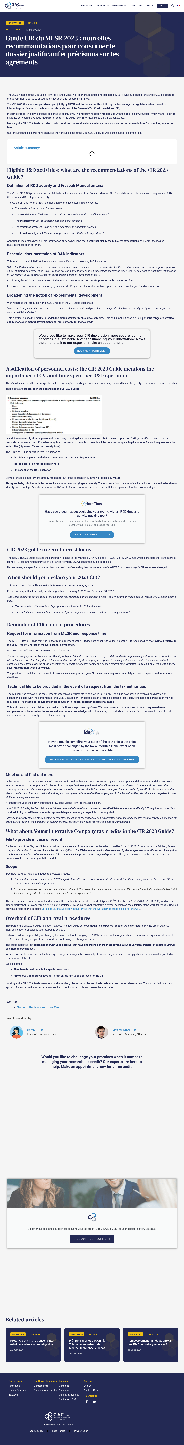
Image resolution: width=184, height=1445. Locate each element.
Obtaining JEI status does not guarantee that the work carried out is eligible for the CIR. (90, 908)
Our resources (41, 1385)
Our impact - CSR (67, 1399)
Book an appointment (92, 350)
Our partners (65, 1390)
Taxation (13, 1394)
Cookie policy (36, 1431)
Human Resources (18, 1390)
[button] (172, 5)
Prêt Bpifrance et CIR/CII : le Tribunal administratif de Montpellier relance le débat (92, 1345)
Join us (87, 1385)
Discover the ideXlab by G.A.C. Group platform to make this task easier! (92, 759)
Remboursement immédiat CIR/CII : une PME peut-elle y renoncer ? (150, 1345)
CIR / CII (32, 23)
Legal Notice (58, 1431)
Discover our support (92, 1239)
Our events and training (45, 1390)
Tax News (16, 29)
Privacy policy (81, 1431)
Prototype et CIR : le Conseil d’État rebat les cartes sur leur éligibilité (33, 1345)
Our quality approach (69, 1394)
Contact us (91, 1395)
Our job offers (91, 1390)
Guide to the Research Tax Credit (39, 1007)
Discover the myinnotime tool (92, 535)
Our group (64, 1385)
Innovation (15, 23)
